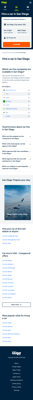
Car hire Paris (6, 338)
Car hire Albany (7, 260)
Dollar (7, 97)
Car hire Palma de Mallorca (11, 334)
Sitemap (16, 390)
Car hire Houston (7, 286)
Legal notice (16, 377)
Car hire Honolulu (8, 283)
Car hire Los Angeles (9, 294)
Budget (8, 116)
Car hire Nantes (7, 326)
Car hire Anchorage (8, 268)
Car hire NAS (6, 243)
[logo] (4, 2)
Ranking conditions (16, 380)
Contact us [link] (16, 373)
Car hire (4, 52)
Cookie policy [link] (16, 383)
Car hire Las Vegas (8, 290)
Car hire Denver (7, 279)
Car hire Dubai (6, 323)
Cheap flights (16, 367)
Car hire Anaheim (8, 264)
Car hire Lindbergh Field (10, 236)
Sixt (7, 112)
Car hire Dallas (7, 275)
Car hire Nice (6, 330)
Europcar (8, 101)
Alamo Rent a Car (11, 90)
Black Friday (16, 370)
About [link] (16, 363)
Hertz (7, 105)
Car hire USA (11, 52)
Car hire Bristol (7, 271)
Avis (7, 94)
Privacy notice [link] (16, 387)
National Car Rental (11, 109)
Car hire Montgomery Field (11, 240)
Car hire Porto (6, 341)
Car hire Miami (7, 297)
